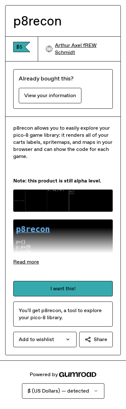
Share (100, 339)
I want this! (63, 288)
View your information (50, 95)
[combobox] (45, 339)
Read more (26, 262)
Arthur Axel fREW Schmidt (76, 48)
